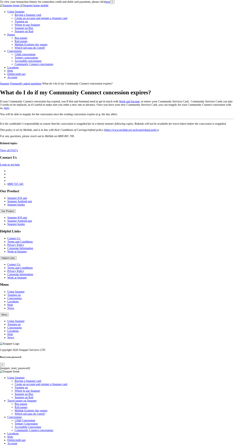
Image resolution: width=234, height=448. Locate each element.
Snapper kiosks (16, 204)
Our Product (7, 211)
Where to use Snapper (27, 24)
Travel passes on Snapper (22, 400)
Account (12, 77)
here (107, 1)
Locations (13, 67)
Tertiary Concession (26, 423)
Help (10, 70)
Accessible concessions (28, 60)
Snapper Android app (19, 201)
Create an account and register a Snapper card (41, 18)
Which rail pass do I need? (30, 47)
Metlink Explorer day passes (31, 44)
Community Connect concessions (34, 64)
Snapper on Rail (24, 31)
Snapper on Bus (24, 28)
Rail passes (21, 41)
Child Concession (25, 420)
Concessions (14, 51)
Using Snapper (15, 11)
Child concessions (25, 54)
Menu (4, 314)
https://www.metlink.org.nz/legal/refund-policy (131, 129)
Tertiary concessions (26, 57)
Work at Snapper (17, 251)
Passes (11, 34)
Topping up (21, 21)
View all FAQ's (9, 150)
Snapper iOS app (17, 198)
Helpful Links (8, 258)
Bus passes (21, 37)
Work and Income (129, 101)
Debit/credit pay (16, 74)
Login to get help (10, 164)
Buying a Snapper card (28, 14)
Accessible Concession (28, 426)
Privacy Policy (15, 244)
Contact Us (13, 238)
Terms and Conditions (20, 241)
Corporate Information (20, 248)
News (10, 308)
